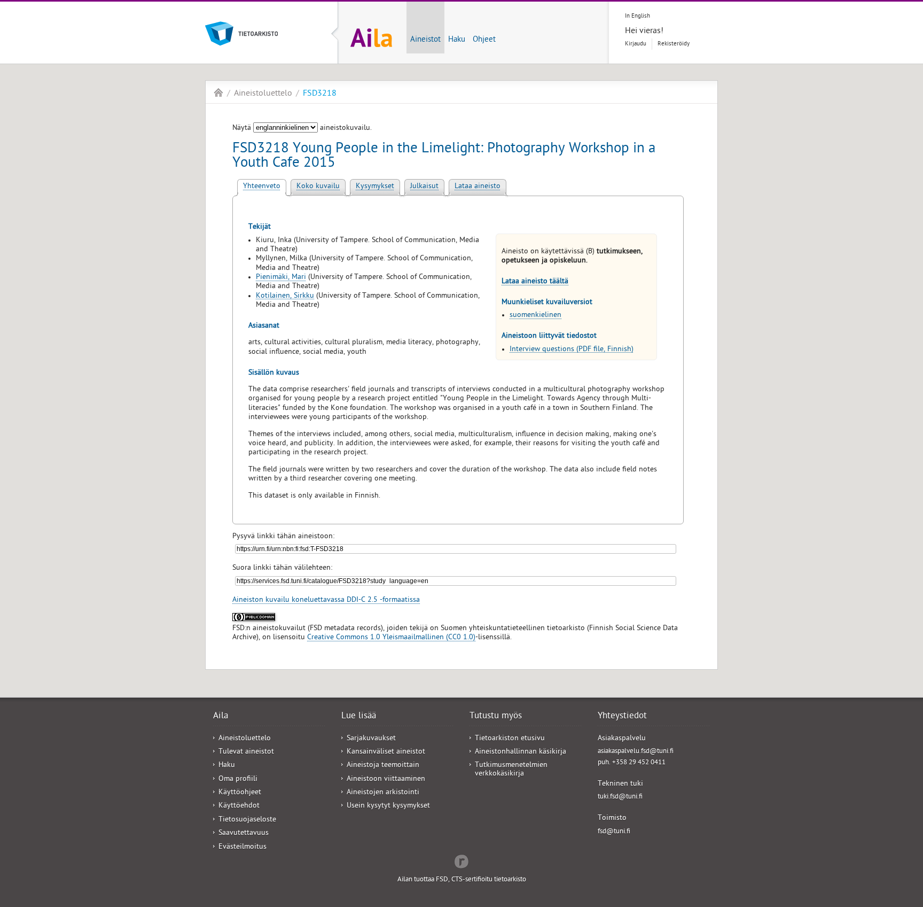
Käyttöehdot (239, 806)
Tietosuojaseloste (247, 820)
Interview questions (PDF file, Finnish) (571, 349)
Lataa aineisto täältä (535, 281)
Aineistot (425, 40)
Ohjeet (484, 40)
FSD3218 (320, 94)
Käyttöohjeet (239, 792)
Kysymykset (375, 186)
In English (637, 16)
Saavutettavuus (243, 833)
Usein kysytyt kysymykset (388, 806)
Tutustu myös (496, 716)
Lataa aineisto (477, 186)
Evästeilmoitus (242, 847)
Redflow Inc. (461, 860)
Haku (456, 40)
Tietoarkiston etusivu (510, 738)
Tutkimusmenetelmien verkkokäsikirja (511, 769)
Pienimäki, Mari (281, 277)
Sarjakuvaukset (371, 738)
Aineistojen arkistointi (383, 792)
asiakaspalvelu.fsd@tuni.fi (636, 752)
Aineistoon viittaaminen (386, 779)
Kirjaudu (635, 44)
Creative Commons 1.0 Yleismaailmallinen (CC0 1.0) (391, 637)
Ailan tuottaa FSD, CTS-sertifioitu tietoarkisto (461, 880)
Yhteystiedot (622, 716)
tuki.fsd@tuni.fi (620, 797)
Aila (218, 92)
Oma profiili (237, 779)
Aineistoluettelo (263, 94)
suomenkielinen (535, 315)
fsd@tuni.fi (614, 832)
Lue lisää (358, 716)
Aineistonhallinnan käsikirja (520, 752)
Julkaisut (424, 186)
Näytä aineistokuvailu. (302, 128)
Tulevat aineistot (246, 752)
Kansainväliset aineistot (386, 752)
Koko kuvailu (318, 186)
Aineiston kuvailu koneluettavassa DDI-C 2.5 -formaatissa (326, 600)
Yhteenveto (261, 186)
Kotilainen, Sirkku (285, 296)
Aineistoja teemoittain (383, 765)
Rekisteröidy (674, 44)
